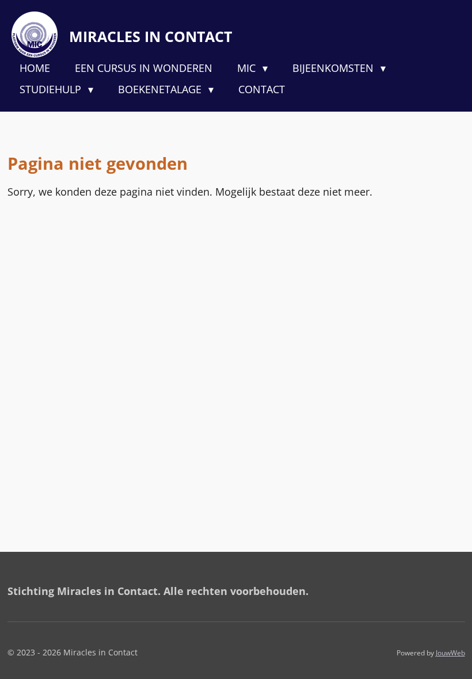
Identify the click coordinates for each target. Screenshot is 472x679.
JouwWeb (450, 653)
